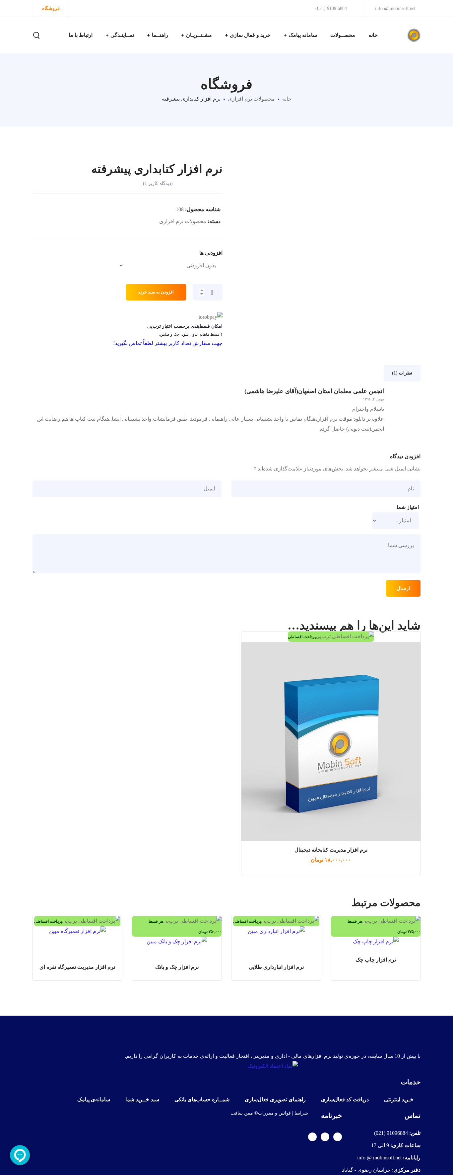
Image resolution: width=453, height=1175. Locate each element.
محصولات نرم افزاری (251, 99)
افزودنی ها (211, 253)
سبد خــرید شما (142, 1099)
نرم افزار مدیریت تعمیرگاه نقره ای (77, 967)
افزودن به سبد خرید (156, 292)
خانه (286, 99)
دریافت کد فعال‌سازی (345, 1099)
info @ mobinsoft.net (395, 8)
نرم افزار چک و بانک (177, 967)
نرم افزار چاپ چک (376, 960)
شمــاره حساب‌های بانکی (201, 1099)
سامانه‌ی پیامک (93, 1099)
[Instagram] (325, 1137)
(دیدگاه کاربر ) (158, 183)
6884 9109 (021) (331, 8)
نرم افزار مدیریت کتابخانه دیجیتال (330, 850)
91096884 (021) (391, 1133)
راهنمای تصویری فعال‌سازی (275, 1099)
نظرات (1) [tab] (402, 373)
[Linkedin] (312, 1137)
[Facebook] (337, 1137)
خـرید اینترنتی (399, 1099)
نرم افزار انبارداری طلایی (276, 967)
